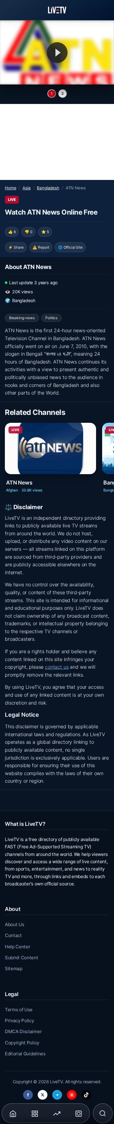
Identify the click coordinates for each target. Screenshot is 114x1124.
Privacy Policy (19, 1020)
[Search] (102, 1113)
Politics (51, 317)
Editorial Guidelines (25, 1054)
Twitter (42, 1093)
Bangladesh (48, 187)
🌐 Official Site (70, 247)
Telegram (57, 1093)
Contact (13, 935)
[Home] (57, 10)
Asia (26, 187)
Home (10, 187)
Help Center (17, 947)
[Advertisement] (57, 142)
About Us (14, 924)
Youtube (72, 1093)
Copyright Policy (22, 1043)
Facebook (28, 1093)
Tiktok (86, 1093)
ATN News (19, 482)
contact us (56, 667)
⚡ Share (16, 247)
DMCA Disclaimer (23, 1031)
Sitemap (13, 968)
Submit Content (21, 957)
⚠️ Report (41, 247)
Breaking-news (22, 317)
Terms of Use (19, 1009)
